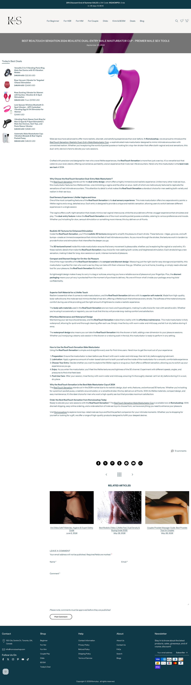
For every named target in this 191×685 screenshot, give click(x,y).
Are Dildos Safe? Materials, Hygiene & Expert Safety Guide (71, 529)
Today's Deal (45, 667)
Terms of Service (85, 658)
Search (119, 654)
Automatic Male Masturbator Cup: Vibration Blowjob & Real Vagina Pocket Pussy (28, 136)
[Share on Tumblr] (119, 463)
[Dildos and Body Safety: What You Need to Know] (132, 475)
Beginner (44, 640)
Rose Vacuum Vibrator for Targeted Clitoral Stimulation (29, 81)
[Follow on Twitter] (7, 4)
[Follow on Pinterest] (16, 4)
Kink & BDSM (119, 21)
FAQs (119, 649)
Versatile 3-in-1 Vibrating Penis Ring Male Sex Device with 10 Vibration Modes (29, 70)
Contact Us (121, 645)
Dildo (105, 21)
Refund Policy (84, 649)
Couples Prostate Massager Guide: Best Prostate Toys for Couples (167, 529)
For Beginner (53, 21)
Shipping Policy (84, 654)
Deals (132, 21)
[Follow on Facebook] (3, 4)
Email (124, 562)
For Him (43, 649)
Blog (142, 21)
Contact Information (86, 640)
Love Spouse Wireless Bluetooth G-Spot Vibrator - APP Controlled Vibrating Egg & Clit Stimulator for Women (29, 108)
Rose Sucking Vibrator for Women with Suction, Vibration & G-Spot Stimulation (28, 94)
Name (53, 562)
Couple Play (45, 654)
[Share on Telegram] (126, 463)
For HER (67, 21)
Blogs (119, 658)
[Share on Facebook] (98, 463)
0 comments (180, 451)
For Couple (93, 21)
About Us (120, 640)
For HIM (79, 21)
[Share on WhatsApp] (140, 463)
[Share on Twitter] (105, 463)
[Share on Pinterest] (112, 463)
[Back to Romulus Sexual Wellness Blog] (119, 475)
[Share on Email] (133, 463)
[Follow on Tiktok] (24, 4)
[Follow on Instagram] (12, 4)
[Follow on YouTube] (20, 4)
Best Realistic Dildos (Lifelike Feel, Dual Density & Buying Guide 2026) (119, 529)
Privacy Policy (83, 645)
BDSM (43, 662)
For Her (43, 645)
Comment (55, 573)
